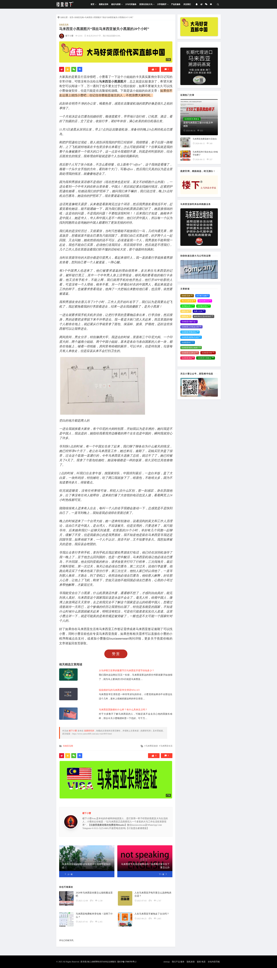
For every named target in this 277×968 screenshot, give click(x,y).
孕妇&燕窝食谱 (188, 301)
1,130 (100, 901)
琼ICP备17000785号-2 (126, 962)
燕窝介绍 (185, 311)
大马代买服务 (130, 4)
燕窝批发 (185, 316)
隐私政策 (191, 962)
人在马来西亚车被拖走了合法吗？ (151, 913)
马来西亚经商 (208, 353)
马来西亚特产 (187, 342)
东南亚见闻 (79, 17)
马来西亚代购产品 (188, 322)
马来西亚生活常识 (189, 353)
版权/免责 (201, 962)
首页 (92, 4)
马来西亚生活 (166, 746)
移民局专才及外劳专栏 (203, 316)
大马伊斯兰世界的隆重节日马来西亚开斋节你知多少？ (126, 670)
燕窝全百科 (103, 4)
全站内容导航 (214, 962)
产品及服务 (175, 4)
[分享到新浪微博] (61, 69)
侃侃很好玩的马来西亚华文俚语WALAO (119, 690)
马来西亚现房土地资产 (191, 347)
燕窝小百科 (199, 311)
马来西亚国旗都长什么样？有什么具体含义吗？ (123, 709)
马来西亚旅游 (152, 746)
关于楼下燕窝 (202, 296)
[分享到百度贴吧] (79, 69)
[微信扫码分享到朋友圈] (73, 69)
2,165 (100, 922)
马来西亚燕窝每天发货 (191, 337)
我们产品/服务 (178, 962)
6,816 (80, 36)
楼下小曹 (69, 36)
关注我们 (187, 4)
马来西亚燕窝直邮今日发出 (205, 139)
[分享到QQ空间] (67, 69)
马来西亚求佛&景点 (190, 332)
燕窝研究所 (89, 731)
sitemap (166, 962)
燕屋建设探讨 (187, 306)
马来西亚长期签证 (205, 358)
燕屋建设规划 (203, 306)
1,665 (159, 919)
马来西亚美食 (187, 358)
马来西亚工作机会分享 (191, 327)
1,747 (159, 901)
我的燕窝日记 (205, 301)
